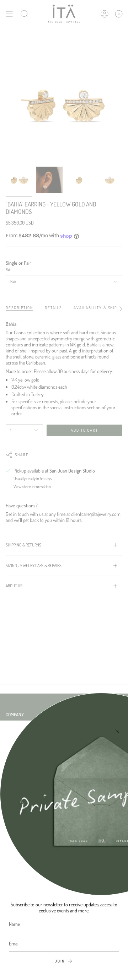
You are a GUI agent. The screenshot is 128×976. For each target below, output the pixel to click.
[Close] (117, 731)
